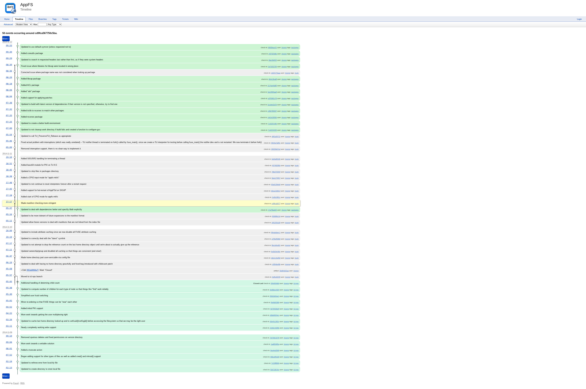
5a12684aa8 (272, 92)
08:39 (9, 65)
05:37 (9, 208)
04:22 (9, 313)
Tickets (65, 19)
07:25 (9, 115)
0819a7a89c (275, 143)
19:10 (9, 157)
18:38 (9, 176)
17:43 (9, 189)
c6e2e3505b (272, 117)
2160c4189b (274, 328)
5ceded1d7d (272, 105)
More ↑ (5, 38)
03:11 (9, 326)
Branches (42, 19)
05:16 (9, 214)
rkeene (284, 47)
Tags (54, 19)
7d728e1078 (274, 338)
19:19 (9, 237)
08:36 (9, 71)
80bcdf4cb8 (274, 357)
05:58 (9, 269)
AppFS (26, 4)
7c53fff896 (275, 363)
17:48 (9, 182)
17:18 (9, 195)
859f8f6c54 (276, 216)
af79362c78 (272, 98)
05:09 (9, 147)
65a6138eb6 (275, 184)
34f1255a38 (276, 223)
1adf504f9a (275, 344)
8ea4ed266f (274, 350)
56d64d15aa (284, 271)
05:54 (9, 134)
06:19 (9, 262)
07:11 (9, 250)
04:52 (9, 307)
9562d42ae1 (274, 296)
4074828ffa (276, 165)
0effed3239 (276, 277)
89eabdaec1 (275, 232)
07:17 (9, 243)
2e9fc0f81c (276, 197)
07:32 (9, 109)
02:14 (9, 361)
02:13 (9, 367)
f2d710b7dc (274, 370)
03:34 (9, 319)
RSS (22, 383)
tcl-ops (296, 283)
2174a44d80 (272, 86)
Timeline (19, 19)
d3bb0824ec (274, 315)
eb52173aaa (275, 73)
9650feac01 (272, 47)
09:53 (9, 45)
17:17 (9, 202)
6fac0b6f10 (273, 60)
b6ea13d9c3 (275, 191)
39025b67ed (275, 149)
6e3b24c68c (275, 251)
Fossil (16, 383)
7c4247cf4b (272, 124)
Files (31, 19)
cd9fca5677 (276, 203)
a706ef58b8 (276, 239)
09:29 (9, 58)
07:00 (9, 128)
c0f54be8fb (276, 264)
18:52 (9, 163)
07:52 (9, 355)
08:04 (9, 90)
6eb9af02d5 (276, 159)
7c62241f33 (272, 130)
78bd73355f (276, 172)
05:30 (9, 294)
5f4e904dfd (275, 283)
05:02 (9, 300)
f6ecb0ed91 (276, 245)
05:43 (9, 281)
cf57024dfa (273, 54)
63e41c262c (274, 321)
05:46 (9, 141)
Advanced (8, 24)
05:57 (9, 275)
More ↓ (5, 376)
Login (579, 19)
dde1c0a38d (275, 258)
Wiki (76, 19)
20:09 (9, 230)
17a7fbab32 (272, 210)
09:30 (9, 52)
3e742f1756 (272, 66)
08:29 (9, 77)
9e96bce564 (274, 290)
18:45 (9, 170)
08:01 (9, 348)
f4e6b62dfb (275, 302)
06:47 (9, 256)
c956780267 (272, 111)
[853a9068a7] (32, 270)
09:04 (9, 342)
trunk (297, 73)
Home (6, 19)
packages (295, 47)
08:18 (9, 84)
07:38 (9, 103)
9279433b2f (274, 309)
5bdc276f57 (276, 178)
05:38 (9, 288)
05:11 (9, 221)
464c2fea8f (273, 79)
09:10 (9, 336)
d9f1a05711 (276, 136)
